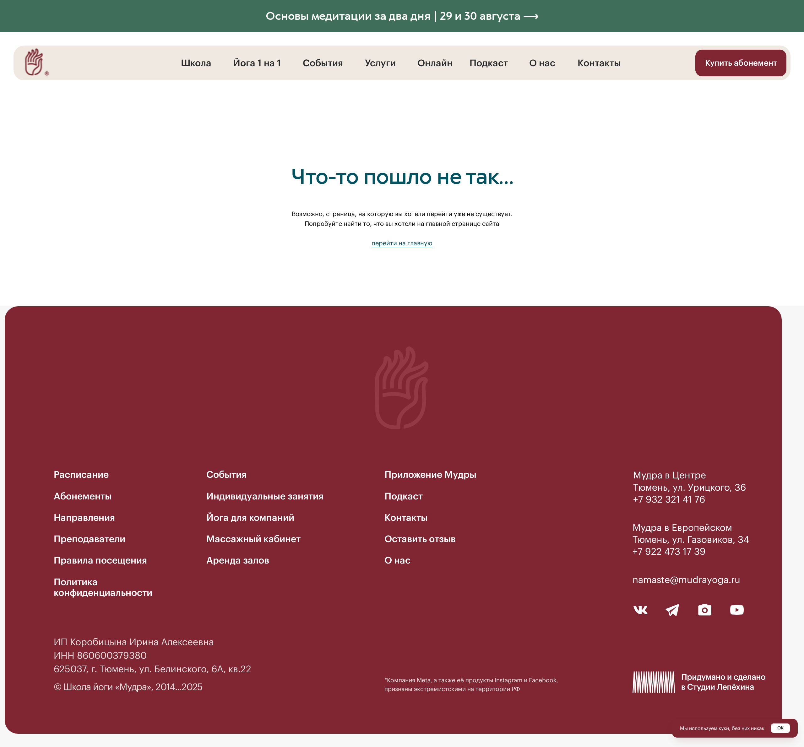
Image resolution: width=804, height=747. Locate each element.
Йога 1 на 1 (257, 63)
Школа (196, 63)
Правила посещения (100, 560)
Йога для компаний (250, 517)
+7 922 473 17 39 (669, 551)
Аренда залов (237, 560)
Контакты (599, 63)
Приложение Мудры (430, 474)
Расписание (81, 474)
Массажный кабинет (253, 539)
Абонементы (83, 496)
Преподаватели (89, 539)
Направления (84, 517)
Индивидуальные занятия (264, 496)
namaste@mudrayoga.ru (686, 580)
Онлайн (435, 63)
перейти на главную (402, 243)
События (323, 63)
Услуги (380, 63)
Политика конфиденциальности (103, 587)
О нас (542, 63)
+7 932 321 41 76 (669, 499)
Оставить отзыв (420, 539)
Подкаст (489, 63)
